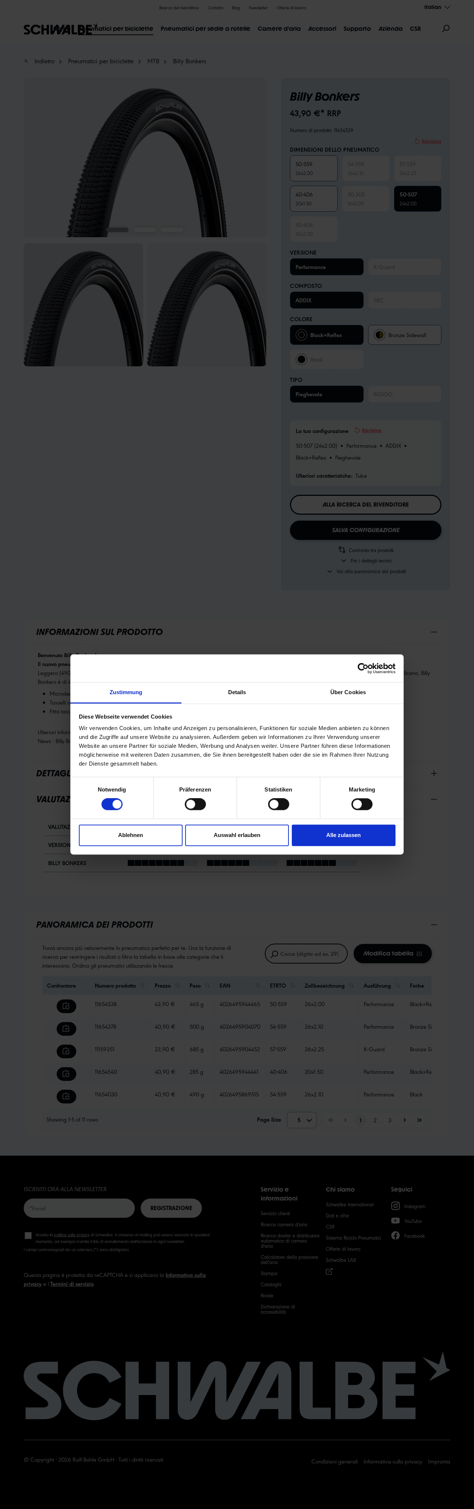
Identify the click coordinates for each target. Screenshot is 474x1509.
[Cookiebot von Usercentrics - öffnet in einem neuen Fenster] (363, 668)
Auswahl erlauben (237, 835)
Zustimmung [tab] (126, 692)
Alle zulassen (343, 835)
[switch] (195, 804)
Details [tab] (237, 692)
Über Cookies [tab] (348, 692)
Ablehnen (130, 835)
